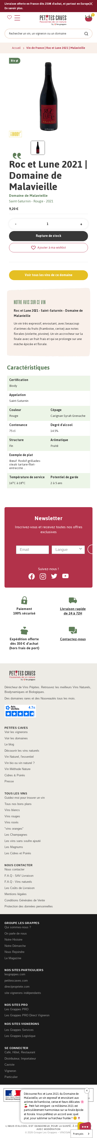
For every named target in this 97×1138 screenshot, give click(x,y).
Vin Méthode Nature (17, 769)
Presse (9, 781)
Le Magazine (13, 958)
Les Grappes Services (19, 1030)
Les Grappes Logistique (20, 1036)
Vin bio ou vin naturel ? (20, 763)
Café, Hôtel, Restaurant (20, 1052)
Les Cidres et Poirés (18, 853)
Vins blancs (12, 810)
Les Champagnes (16, 834)
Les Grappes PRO (16, 1009)
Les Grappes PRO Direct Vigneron (27, 1015)
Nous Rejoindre (14, 952)
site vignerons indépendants (23, 993)
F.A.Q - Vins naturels (18, 881)
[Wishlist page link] (9, 17)
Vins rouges (12, 816)
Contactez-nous (73, 639)
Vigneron (10, 1071)
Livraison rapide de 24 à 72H (73, 611)
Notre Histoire (13, 939)
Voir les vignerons (16, 732)
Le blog (9, 744)
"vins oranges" (14, 828)
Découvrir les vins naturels (22, 750)
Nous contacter (14, 869)
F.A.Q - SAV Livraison (19, 875)
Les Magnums (14, 847)
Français (78, 1133)
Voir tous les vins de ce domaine (48, 275)
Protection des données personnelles (29, 906)
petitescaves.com (16, 980)
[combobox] (66, 550)
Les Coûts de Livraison (20, 888)
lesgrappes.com (15, 974)
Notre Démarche (15, 946)
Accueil (16, 48)
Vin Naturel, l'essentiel (19, 756)
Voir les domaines (16, 738)
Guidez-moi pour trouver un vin (25, 797)
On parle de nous (16, 933)
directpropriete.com (17, 986)
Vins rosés (11, 822)
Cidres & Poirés (15, 775)
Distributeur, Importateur (20, 1058)
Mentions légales (16, 894)
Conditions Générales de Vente (25, 900)
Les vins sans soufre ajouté (23, 841)
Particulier (11, 1077)
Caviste (9, 1064)
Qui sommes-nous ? (18, 927)
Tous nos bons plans (18, 804)
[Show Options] (80, 550)
